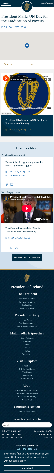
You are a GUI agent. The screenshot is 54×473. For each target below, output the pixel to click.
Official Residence (27, 369)
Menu (6, 3)
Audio (27, 344)
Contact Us (27, 400)
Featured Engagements (27, 326)
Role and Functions (27, 302)
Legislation (27, 305)
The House (27, 372)
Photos (27, 351)
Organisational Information (27, 390)
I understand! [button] (27, 468)
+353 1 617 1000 (13, 431)
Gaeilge (50, 3)
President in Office (27, 298)
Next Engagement (11, 192)
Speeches (27, 341)
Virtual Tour (27, 366)
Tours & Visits (27, 378)
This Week (27, 320)
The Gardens (27, 375)
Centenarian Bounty (27, 396)
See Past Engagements (27, 257)
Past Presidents (27, 308)
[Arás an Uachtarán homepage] (27, 278)
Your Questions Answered (27, 393)
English (43, 3)
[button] (27, 46)
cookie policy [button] (19, 461)
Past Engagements (27, 323)
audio (8, 64)
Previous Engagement (13, 155)
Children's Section (27, 411)
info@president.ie (30, 445)
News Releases (27, 338)
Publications (27, 354)
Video (27, 347)
